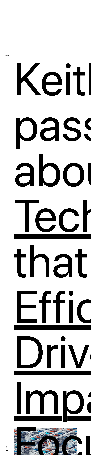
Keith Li (7, 55)
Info (7, 450)
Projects (7, 446)
